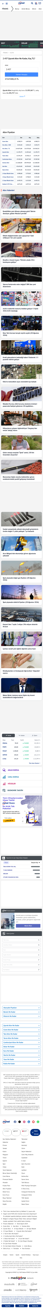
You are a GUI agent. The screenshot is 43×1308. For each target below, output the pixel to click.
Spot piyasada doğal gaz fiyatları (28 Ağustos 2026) (19, 579)
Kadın (4, 1151)
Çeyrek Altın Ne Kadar (11, 1025)
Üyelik (17, 1255)
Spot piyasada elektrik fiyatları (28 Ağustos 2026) (21, 602)
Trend (4, 1158)
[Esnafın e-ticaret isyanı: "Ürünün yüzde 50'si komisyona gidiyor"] (21, 250)
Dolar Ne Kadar (9, 1047)
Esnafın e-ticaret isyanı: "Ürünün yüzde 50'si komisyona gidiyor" (18, 261)
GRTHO (5, 755)
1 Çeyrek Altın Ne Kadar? (24, 1231)
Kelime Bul (25, 1176)
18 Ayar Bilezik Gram (8, 177)
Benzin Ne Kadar (9, 1012)
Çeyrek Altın (5, 152)
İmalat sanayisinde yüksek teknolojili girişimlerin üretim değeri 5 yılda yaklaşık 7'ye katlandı (20, 530)
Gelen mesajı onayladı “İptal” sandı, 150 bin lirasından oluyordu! (18, 453)
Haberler (5, 1142)
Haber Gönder (36, 1132)
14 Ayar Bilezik (18, 1229)
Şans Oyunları (26, 1164)
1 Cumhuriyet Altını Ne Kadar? (13, 1236)
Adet (6, 65)
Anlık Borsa (26, 9)
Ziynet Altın (5, 170)
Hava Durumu (7, 1201)
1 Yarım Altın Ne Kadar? (10, 1234)
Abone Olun (28, 926)
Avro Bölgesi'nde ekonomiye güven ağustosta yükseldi (19, 554)
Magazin (5, 1155)
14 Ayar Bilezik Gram (8, 173)
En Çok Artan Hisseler (10, 1243)
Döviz (34, 9)
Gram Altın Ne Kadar (10, 1030)
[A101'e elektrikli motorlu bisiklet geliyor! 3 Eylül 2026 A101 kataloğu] (21, 298)
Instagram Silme (27, 1195)
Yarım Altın (5, 155)
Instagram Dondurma (28, 1192)
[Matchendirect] (22, 1284)
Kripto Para (6, 1185)
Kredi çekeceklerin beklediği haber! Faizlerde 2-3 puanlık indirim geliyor (20, 358)
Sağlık (23, 1142)
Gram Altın (5, 141)
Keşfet (5, 1204)
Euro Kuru (6, 1195)
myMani (24, 1170)
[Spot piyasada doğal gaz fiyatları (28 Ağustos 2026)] (21, 568)
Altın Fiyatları (7, 1189)
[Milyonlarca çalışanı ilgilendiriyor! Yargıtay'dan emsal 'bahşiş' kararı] (21, 418)
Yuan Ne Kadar (8, 1059)
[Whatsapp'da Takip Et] (38, 1122)
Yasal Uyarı (36, 1255)
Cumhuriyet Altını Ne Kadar (13, 1042)
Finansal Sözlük (8, 1179)
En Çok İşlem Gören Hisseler (12, 1246)
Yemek (5, 1148)
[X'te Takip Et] (19, 1122)
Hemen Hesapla (21, 74)
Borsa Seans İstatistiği (10, 1173)
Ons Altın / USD (6, 145)
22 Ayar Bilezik (8, 1231)
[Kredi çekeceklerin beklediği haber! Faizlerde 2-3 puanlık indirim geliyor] (21, 347)
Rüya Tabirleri (7, 1198)
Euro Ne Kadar (8, 1051)
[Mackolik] (10, 1284)
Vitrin (23, 1148)
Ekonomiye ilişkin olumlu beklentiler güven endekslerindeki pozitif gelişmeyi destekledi (19, 478)
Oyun (23, 1173)
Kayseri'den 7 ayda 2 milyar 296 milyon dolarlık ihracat (20, 625)
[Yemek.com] (33, 1290)
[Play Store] (7, 1132)
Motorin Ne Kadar (9, 1016)
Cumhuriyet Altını (7, 159)
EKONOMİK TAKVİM (15, 790)
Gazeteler (24, 1158)
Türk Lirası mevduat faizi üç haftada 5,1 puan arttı (19, 1211)
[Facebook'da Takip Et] (15, 1122)
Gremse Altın (5, 162)
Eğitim (5, 1161)
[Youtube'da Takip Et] (33, 1122)
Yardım (11, 1255)
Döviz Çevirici (10, 933)
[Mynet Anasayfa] (21, 3)
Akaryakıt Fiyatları (10, 1008)
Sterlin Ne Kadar (9, 1055)
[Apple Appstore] (16, 1132)
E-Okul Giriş (25, 1189)
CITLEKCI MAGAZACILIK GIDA (10, 877)
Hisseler (5, 1182)
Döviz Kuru (6, 1248)
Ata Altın (4, 166)
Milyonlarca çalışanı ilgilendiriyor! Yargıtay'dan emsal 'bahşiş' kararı (20, 429)
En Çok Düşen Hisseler (25, 1241)
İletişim (5, 1255)
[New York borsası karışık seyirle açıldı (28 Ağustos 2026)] (21, 323)
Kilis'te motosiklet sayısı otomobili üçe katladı (19, 382)
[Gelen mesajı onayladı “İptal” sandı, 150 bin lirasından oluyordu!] (21, 442)
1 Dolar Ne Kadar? (9, 1239)
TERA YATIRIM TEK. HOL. (9, 866)
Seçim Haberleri (26, 1151)
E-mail (24, 1161)
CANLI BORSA (13, 777)
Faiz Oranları (26, 1248)
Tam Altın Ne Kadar (10, 1034)
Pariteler (16, 1248)
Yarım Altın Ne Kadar (10, 1038)
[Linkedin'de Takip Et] (29, 1122)
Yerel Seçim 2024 (22, 1224)
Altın (40, 9)
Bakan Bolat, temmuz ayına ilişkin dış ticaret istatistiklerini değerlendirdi (19, 696)
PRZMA (5, 743)
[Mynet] (34, 1284)
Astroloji (24, 1145)
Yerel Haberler (7, 1170)
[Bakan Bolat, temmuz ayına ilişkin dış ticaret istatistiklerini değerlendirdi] (21, 685)
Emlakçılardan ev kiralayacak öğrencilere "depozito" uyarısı (21, 672)
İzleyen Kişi (34, 862)
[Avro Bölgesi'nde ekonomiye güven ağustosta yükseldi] (21, 543)
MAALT (5, 751)
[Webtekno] (20, 1290)
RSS (21, 1258)
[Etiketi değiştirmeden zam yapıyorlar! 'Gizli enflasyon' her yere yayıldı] (21, 226)
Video (4, 1167)
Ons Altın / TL (6, 148)
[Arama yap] (32, 3)
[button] (6, 3)
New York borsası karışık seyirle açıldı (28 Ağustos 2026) (21, 334)
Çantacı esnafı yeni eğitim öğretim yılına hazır (19, 649)
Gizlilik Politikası (26, 1255)
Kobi (23, 1167)
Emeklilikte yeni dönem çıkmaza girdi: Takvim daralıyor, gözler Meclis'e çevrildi (19, 212)
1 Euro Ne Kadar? (23, 1239)
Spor (4, 1164)
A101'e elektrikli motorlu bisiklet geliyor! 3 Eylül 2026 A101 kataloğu (20, 310)
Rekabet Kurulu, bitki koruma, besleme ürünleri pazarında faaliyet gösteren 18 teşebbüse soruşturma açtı (20, 405)
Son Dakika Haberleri (9, 1139)
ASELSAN (5, 873)
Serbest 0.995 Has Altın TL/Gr (8, 184)
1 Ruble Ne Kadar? (9, 1241)
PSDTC (5, 747)
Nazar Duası (25, 1204)
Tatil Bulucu (25, 1182)
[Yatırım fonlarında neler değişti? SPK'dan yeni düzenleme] (21, 274)
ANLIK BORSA (13, 770)
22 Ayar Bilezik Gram (8, 180)
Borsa (17, 9)
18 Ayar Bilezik (31, 1229)
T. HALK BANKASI (7, 870)
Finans (5, 1145)
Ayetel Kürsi (25, 1201)
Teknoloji (24, 1139)
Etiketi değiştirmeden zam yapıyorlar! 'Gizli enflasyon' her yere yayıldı (18, 237)
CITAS (4, 759)
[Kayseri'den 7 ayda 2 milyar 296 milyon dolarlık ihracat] (21, 614)
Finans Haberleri (8, 1224)
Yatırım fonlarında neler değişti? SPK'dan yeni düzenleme (19, 285)
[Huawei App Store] (24, 1132)
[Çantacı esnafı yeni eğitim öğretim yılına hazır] (21, 639)
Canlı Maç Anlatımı (27, 1155)
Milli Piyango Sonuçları (29, 1185)
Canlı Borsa (6, 1176)
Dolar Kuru (6, 1192)
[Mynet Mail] (40, 3)
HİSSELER (12, 783)
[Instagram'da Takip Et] (24, 1122)
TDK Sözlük (25, 1198)
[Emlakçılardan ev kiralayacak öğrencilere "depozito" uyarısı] (21, 661)
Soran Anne (25, 1179)
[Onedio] (8, 1290)
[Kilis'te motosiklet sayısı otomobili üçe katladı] (21, 372)
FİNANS (5, 9)
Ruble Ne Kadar (9, 1064)
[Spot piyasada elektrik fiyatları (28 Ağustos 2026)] (21, 592)
